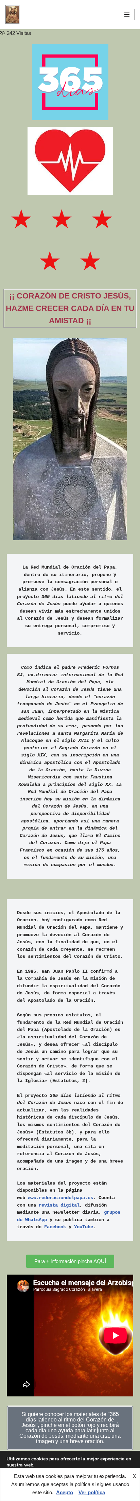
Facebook (55, 1227)
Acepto (64, 1492)
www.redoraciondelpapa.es (60, 1197)
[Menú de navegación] (127, 14)
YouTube (83, 1227)
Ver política (91, 1492)
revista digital (59, 1205)
